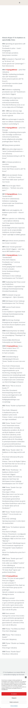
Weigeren (14, 698)
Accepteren (14, 693)
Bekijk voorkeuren (14, 702)
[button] (26, 677)
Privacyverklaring (14, 705)
